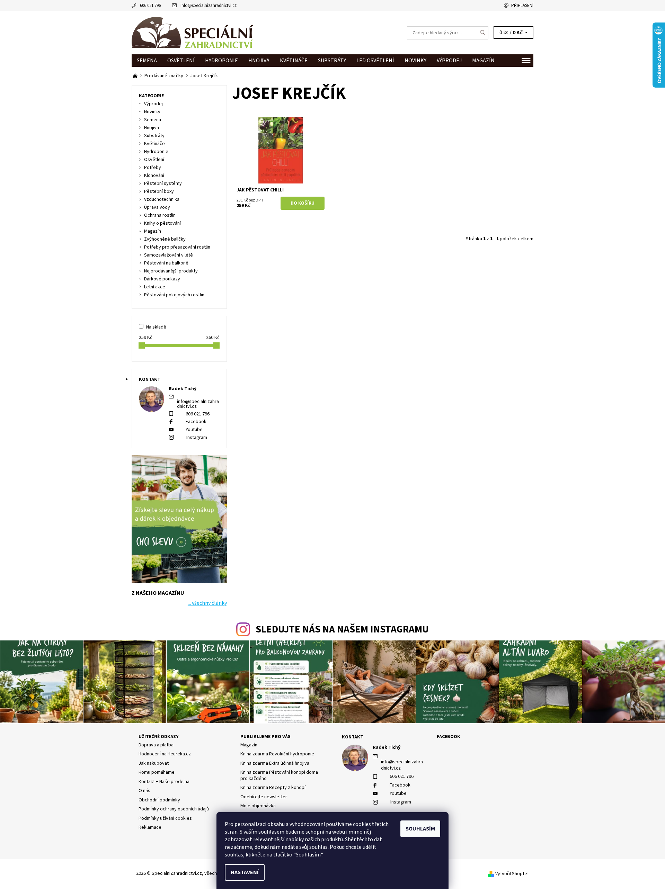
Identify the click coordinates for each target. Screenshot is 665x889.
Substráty (332, 60)
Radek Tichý (386, 747)
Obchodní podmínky (159, 800)
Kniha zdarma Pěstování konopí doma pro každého (279, 775)
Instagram (196, 437)
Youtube (194, 429)
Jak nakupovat (154, 763)
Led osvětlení (375, 60)
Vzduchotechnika (161, 199)
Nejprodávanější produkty (171, 271)
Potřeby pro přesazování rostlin (177, 247)
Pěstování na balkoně (166, 263)
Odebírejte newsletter (263, 796)
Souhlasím (420, 829)
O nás (144, 790)
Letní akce (154, 287)
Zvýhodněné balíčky (165, 239)
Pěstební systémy (163, 183)
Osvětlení (181, 60)
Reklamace (150, 827)
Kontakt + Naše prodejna (164, 781)
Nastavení (245, 872)
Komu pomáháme (157, 772)
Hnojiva (258, 60)
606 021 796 (150, 5)
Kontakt (352, 737)
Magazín (483, 60)
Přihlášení (522, 5)
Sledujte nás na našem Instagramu (342, 629)
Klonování (154, 175)
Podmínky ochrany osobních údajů (174, 809)
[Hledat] (482, 32)
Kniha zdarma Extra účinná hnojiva (274, 763)
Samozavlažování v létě (168, 255)
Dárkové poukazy (162, 279)
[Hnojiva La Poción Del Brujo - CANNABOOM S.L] (136, 75)
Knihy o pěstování (162, 223)
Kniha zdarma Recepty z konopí (272, 787)
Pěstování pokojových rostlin (174, 294)
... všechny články (207, 603)
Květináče (294, 60)
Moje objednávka (258, 805)
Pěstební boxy (159, 191)
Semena (147, 60)
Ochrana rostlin (160, 215)
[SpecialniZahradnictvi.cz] (192, 32)
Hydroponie (221, 60)
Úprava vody (157, 207)
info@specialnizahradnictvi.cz (208, 5)
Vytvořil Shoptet (512, 873)
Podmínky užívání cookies (165, 818)
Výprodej (449, 60)
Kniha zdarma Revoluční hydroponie (277, 754)
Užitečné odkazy (159, 736)
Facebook (196, 421)
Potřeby (152, 167)
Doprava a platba (156, 745)
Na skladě (156, 327)
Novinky (415, 60)
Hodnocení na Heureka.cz (165, 754)
